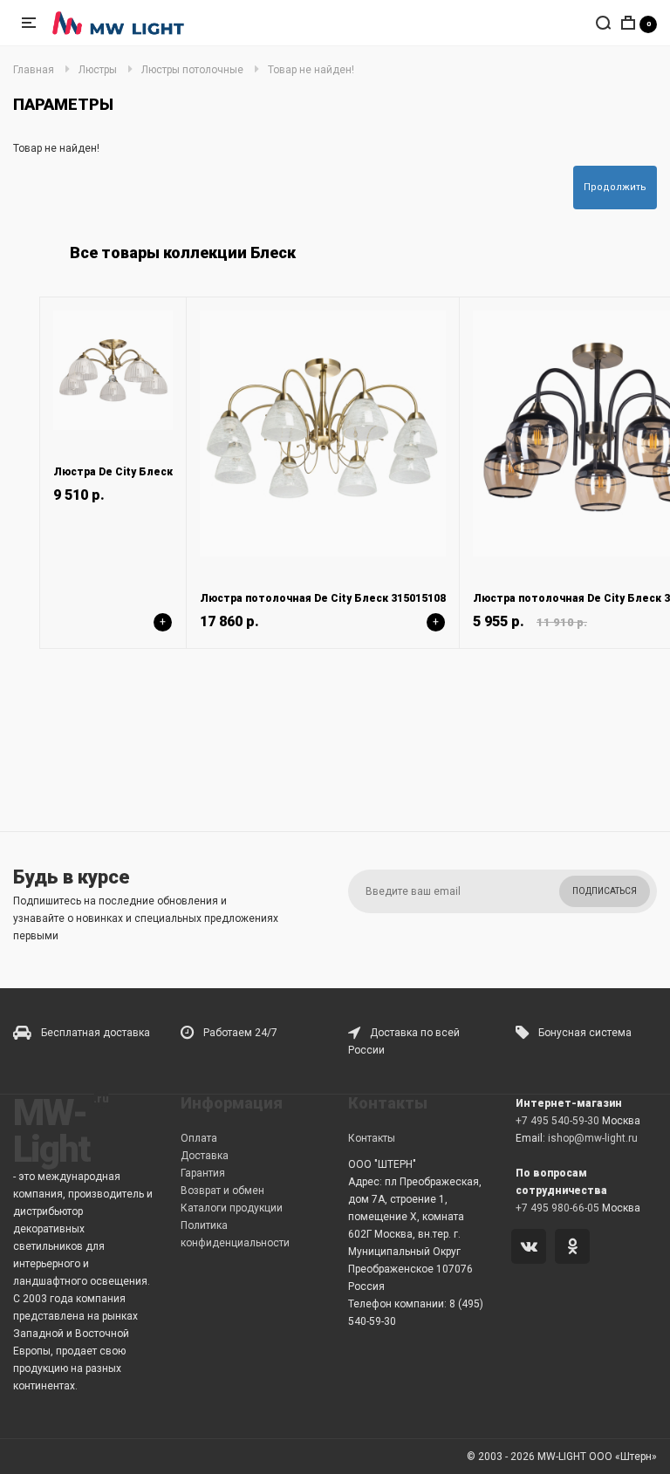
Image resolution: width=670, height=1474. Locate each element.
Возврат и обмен (222, 1190)
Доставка (205, 1156)
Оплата (199, 1138)
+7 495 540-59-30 (557, 1121)
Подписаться (604, 891)
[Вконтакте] (531, 1248)
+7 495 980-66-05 (557, 1208)
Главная (33, 70)
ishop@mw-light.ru (593, 1138)
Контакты (371, 1138)
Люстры (98, 70)
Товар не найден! (311, 70)
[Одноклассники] (575, 1248)
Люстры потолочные (192, 70)
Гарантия (203, 1173)
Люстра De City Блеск (113, 472)
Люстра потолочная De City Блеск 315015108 (323, 598)
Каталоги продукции (232, 1208)
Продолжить (615, 187)
